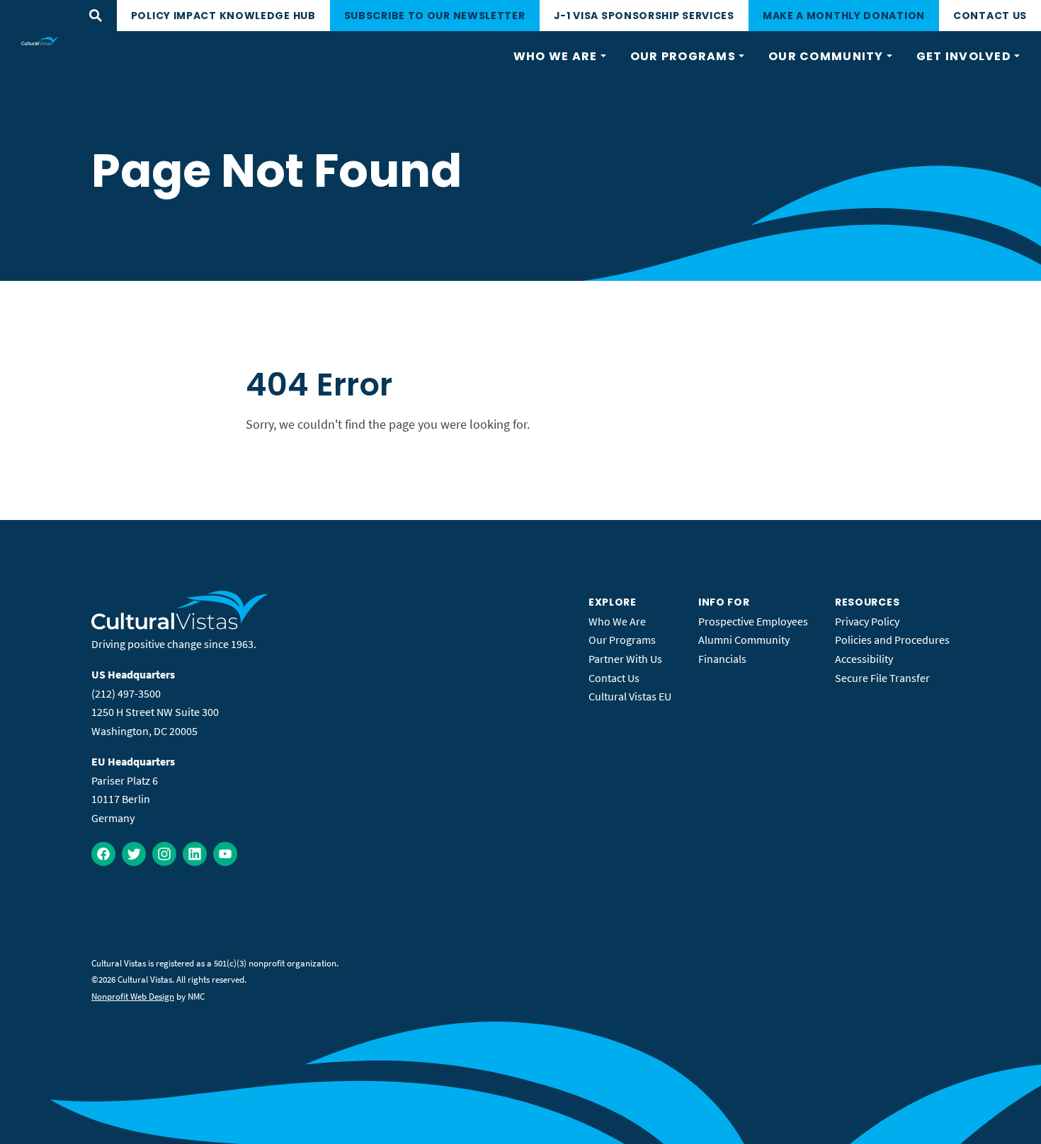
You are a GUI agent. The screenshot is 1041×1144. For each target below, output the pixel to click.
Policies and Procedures (892, 639)
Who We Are (617, 621)
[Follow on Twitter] (134, 854)
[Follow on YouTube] (225, 854)
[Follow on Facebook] (103, 854)
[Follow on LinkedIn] (195, 854)
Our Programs (622, 639)
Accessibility (864, 659)
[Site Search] (95, 15)
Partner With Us (625, 659)
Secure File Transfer (882, 678)
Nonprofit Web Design (132, 996)
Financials (722, 659)
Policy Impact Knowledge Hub (223, 15)
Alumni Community (744, 639)
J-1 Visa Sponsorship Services (644, 15)
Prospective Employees (753, 621)
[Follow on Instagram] (164, 854)
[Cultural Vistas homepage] (40, 41)
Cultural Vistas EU (629, 696)
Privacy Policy (867, 621)
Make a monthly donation (844, 15)
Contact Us (990, 15)
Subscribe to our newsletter (434, 15)
